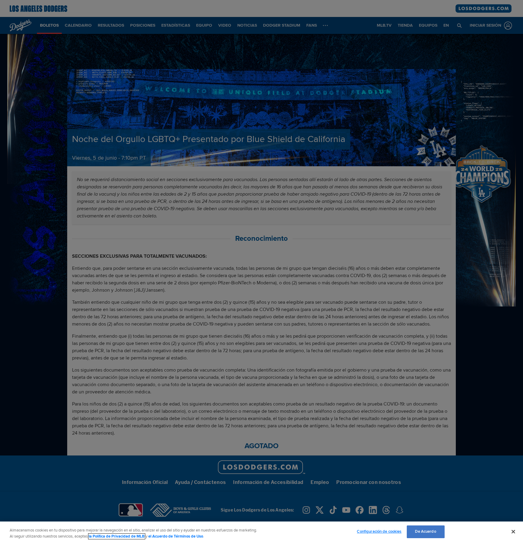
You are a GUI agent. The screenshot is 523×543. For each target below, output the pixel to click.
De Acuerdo (425, 531)
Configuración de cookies (379, 531)
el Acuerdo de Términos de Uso (175, 536)
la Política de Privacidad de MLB (117, 536)
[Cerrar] (513, 531)
